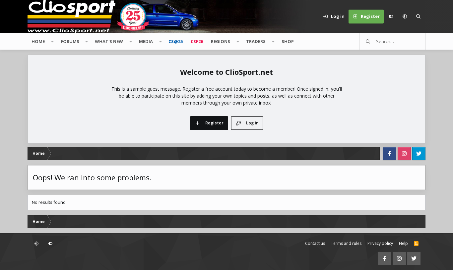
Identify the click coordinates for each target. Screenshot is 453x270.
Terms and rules (346, 243)
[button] (405, 16)
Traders (256, 41)
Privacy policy (380, 243)
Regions (220, 41)
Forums (70, 41)
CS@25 (175, 41)
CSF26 (197, 41)
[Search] (418, 16)
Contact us (315, 243)
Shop (288, 41)
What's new (109, 41)
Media (146, 41)
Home (38, 41)
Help (403, 243)
